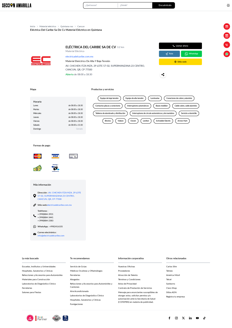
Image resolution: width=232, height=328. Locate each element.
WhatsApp (193, 54)
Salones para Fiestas (31, 292)
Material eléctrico (47, 26)
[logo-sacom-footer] (47, 318)
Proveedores (124, 271)
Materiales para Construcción (36, 279)
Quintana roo (66, 26)
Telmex (169, 271)
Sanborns (170, 284)
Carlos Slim (171, 267)
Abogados (74, 279)
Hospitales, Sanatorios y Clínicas (37, 271)
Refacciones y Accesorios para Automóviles (42, 275)
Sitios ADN (171, 292)
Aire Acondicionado (79, 291)
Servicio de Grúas (78, 267)
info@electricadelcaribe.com (51, 236)
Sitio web (181, 62)
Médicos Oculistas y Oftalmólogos (86, 271)
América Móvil (173, 275)
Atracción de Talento (128, 275)
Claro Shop (171, 288)
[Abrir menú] (228, 5)
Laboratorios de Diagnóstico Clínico (39, 284)
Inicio (32, 26)
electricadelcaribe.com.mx (79, 56)
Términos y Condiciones (129, 279)
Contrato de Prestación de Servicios (135, 288)
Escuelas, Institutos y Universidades (39, 267)
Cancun (81, 26)
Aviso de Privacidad (127, 284)
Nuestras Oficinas (126, 267)
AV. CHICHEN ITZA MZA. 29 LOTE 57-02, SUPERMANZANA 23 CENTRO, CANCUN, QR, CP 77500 (59, 196)
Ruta (171, 54)
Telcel (168, 279)
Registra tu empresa (175, 297)
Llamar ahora (182, 46)
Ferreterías (27, 288)
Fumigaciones (76, 304)
